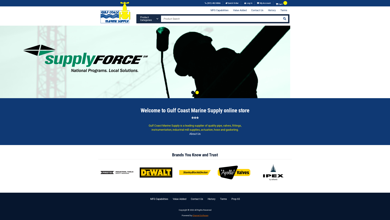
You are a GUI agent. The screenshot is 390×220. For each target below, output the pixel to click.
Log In (249, 3)
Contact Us (257, 10)
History (272, 10)
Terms (283, 10)
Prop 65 (235, 199)
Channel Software (200, 215)
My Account (265, 3)
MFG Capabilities (220, 10)
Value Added (240, 10)
